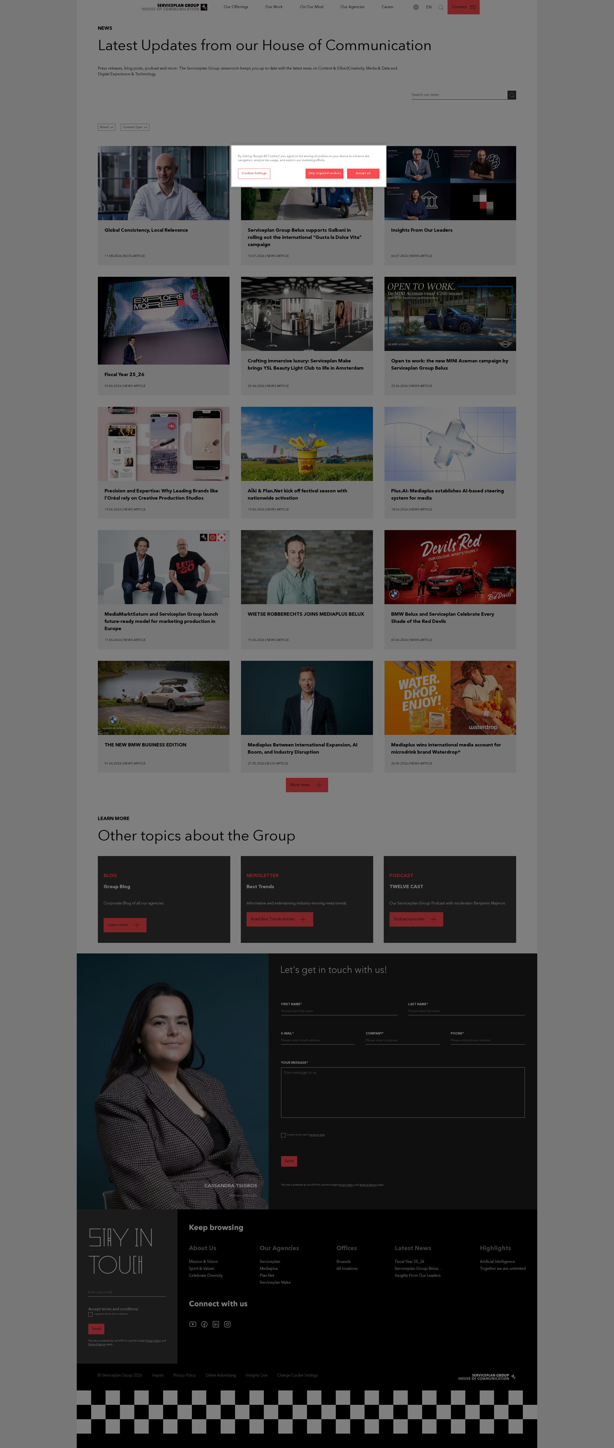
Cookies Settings (254, 173)
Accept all (363, 173)
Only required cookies (324, 173)
